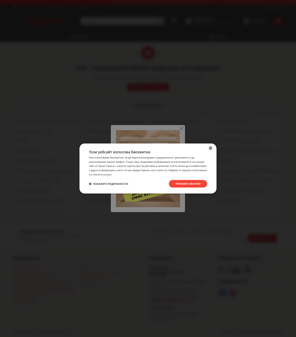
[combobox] (210, 148)
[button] (108, 184)
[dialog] (148, 168)
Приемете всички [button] (188, 183)
